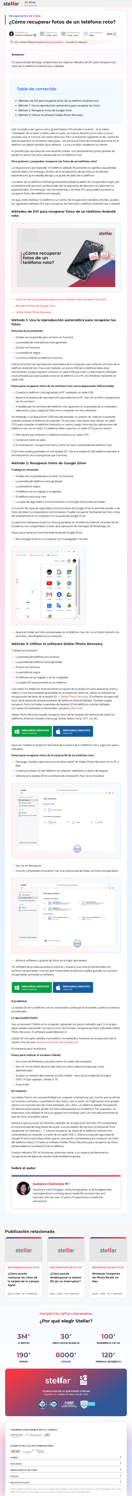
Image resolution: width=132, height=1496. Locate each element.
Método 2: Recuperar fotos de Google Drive (44, 110)
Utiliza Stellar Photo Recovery (34, 312)
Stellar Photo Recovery (74, 696)
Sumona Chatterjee (24, 35)
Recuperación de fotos (25, 15)
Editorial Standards (53, 42)
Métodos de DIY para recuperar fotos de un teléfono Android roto (58, 100)
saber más (76, 708)
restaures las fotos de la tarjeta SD (57, 1042)
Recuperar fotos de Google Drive (35, 306)
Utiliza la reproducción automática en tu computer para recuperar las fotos (61, 299)
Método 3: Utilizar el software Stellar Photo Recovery (50, 115)
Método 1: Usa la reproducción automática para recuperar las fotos (59, 105)
